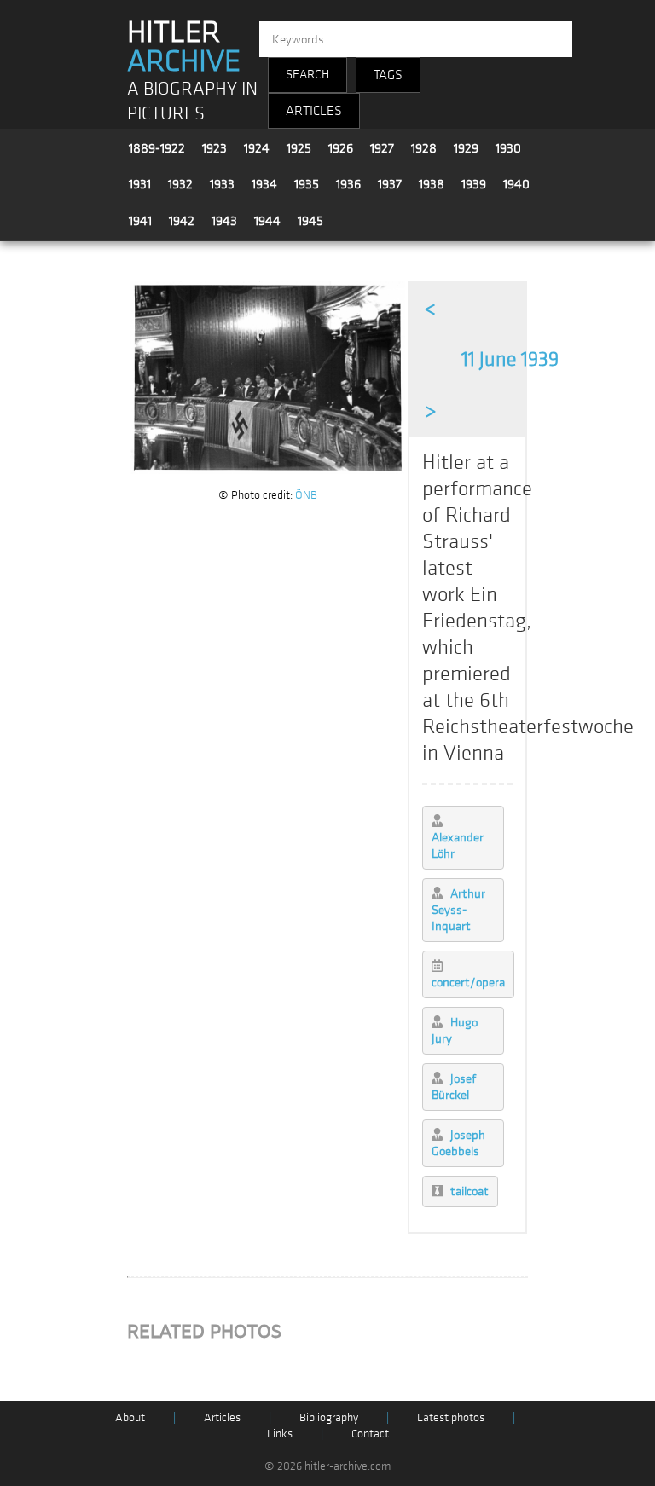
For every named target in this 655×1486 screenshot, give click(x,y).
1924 (257, 148)
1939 (473, 184)
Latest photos (450, 1417)
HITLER (184, 47)
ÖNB (306, 495)
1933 (222, 184)
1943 (224, 220)
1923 (214, 148)
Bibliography (328, 1417)
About (130, 1417)
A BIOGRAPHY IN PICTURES (192, 101)
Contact (370, 1433)
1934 (264, 184)
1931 (140, 184)
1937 (390, 184)
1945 (310, 220)
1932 (180, 184)
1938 (431, 184)
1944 (267, 220)
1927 (382, 148)
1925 (299, 148)
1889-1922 (157, 148)
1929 (466, 148)
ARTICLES (314, 110)
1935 (306, 184)
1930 (508, 148)
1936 (348, 184)
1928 (424, 148)
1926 (340, 148)
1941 (140, 220)
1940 (516, 184)
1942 (181, 220)
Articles (222, 1417)
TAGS (388, 75)
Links (280, 1433)
